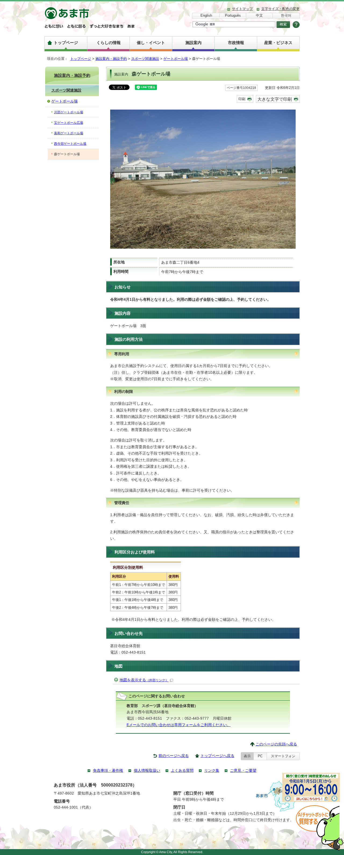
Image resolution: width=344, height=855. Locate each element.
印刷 (241, 99)
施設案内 (193, 42)
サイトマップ (242, 9)
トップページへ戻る (217, 756)
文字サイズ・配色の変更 (280, 9)
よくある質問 (182, 771)
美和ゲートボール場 (68, 133)
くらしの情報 (108, 42)
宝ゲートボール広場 (68, 123)
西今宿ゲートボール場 (70, 144)
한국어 (286, 15)
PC (260, 756)
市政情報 (236, 42)
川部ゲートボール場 (68, 112)
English (206, 15)
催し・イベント (151, 42)
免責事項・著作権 (108, 771)
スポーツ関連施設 (145, 59)
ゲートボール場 (175, 59)
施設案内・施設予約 (111, 59)
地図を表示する (144, 680)
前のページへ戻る (174, 756)
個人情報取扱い (147, 771)
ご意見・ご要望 (243, 771)
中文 (259, 15)
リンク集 (211, 771)
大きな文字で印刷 (274, 99)
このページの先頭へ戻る (276, 744)
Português (233, 15)
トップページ (66, 42)
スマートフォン (283, 756)
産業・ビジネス (278, 42)
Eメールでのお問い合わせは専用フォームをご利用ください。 (179, 725)
